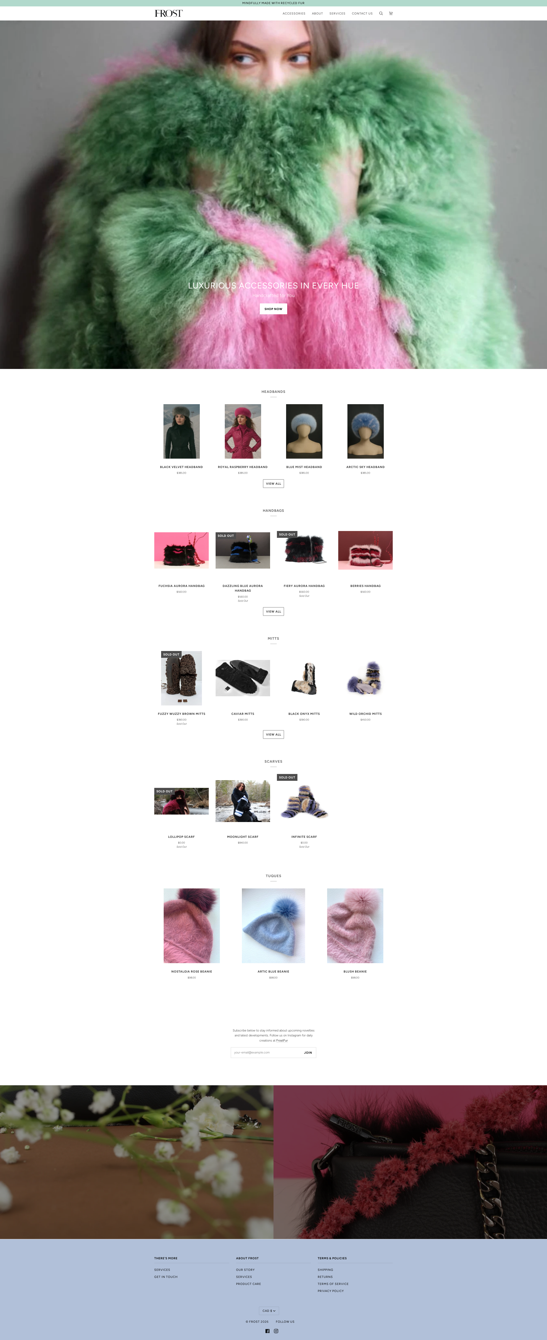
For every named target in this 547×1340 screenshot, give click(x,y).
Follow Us (285, 1321)
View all (273, 483)
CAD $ (267, 1310)
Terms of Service (333, 1284)
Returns (325, 1277)
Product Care (248, 1284)
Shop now (273, 309)
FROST (254, 1321)
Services (162, 1269)
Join (308, 1052)
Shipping (325, 1269)
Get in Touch (166, 1277)
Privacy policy (331, 1291)
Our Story (245, 1269)
